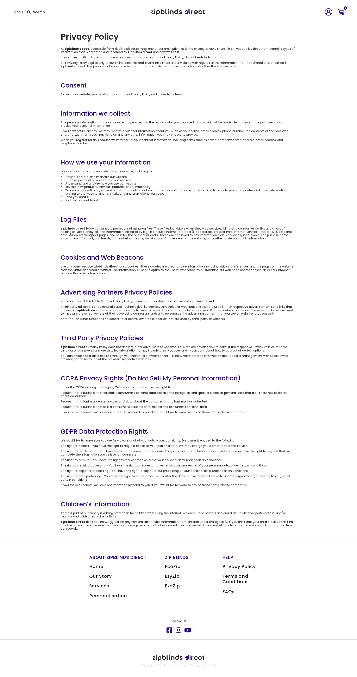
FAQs (228, 592)
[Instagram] (178, 630)
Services (99, 586)
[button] (10, 12)
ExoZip (172, 586)
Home (96, 566)
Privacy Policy (239, 566)
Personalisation (108, 596)
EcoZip (173, 566)
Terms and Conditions (236, 579)
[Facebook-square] (169, 630)
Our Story (100, 576)
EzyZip (172, 576)
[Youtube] (188, 630)
